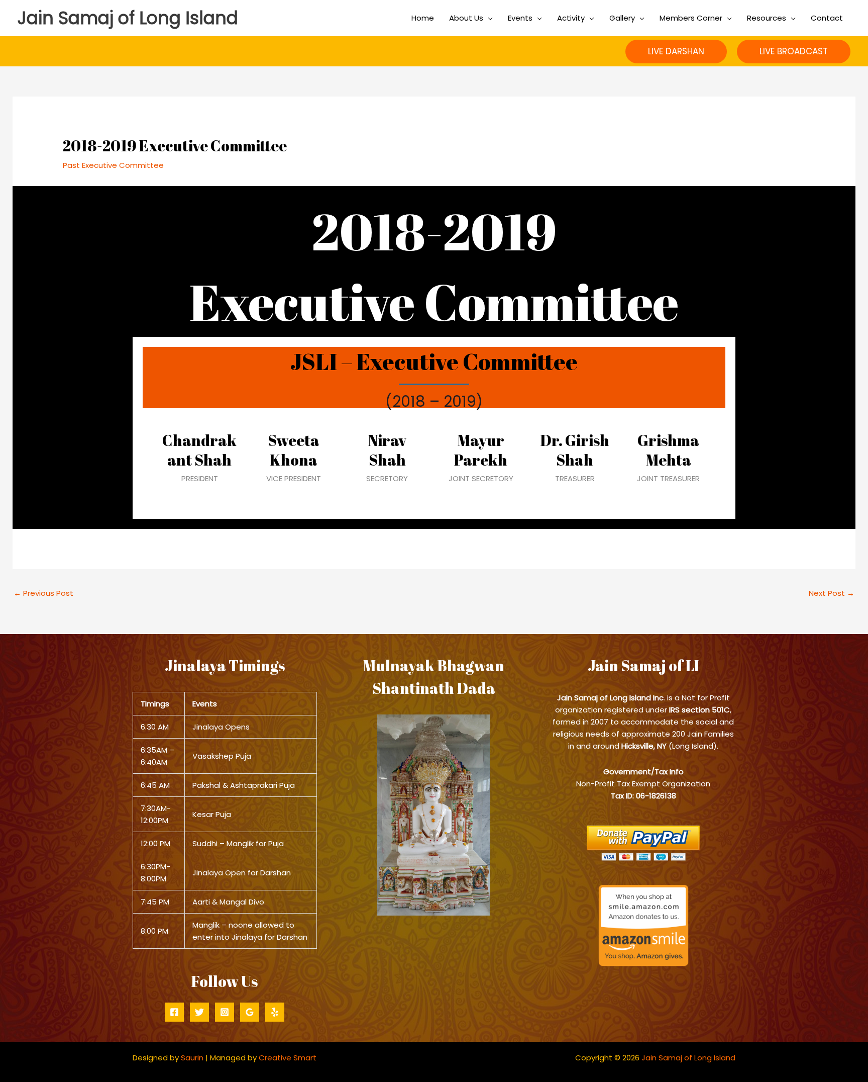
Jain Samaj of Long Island (128, 18)
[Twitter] (199, 1012)
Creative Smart (287, 1057)
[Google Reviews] (249, 1012)
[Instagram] (224, 1012)
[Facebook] (174, 1012)
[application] (488, 18)
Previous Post (43, 593)
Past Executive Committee (113, 165)
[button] (676, 51)
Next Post (831, 593)
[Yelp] (274, 1012)
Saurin (192, 1057)
